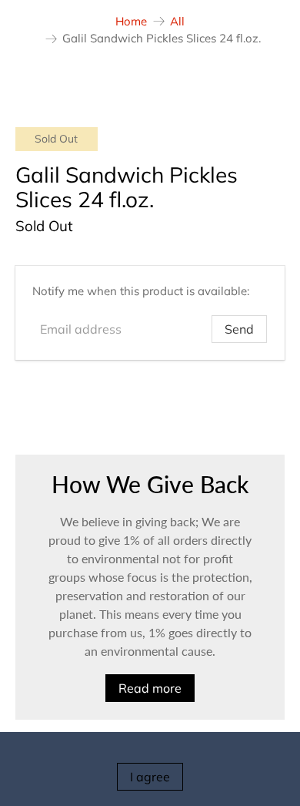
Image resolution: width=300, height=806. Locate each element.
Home (131, 21)
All (177, 21)
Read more (150, 688)
